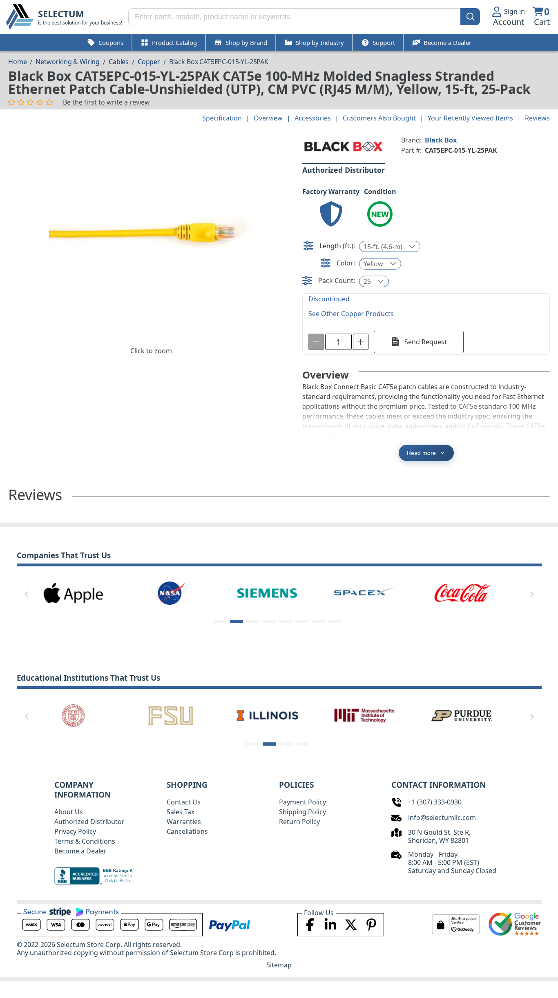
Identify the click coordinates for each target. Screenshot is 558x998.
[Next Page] (531, 594)
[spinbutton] (338, 342)
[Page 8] (334, 621)
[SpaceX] (364, 592)
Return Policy (299, 821)
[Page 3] (252, 621)
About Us (68, 811)
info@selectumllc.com (442, 817)
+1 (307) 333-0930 (435, 802)
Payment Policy (302, 802)
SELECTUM (61, 14)
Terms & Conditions (84, 841)
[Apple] (73, 592)
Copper (149, 61)
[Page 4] (269, 621)
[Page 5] (285, 621)
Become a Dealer (80, 851)
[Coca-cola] (462, 592)
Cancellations (187, 831)
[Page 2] (236, 621)
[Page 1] (220, 621)
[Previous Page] (26, 594)
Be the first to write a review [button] (106, 102)
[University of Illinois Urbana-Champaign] (267, 715)
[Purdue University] (462, 715)
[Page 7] (318, 621)
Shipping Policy (302, 811)
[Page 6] (301, 621)
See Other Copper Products (351, 313)
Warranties (184, 821)
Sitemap (279, 964)
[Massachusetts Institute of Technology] (364, 715)
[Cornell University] (73, 715)
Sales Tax (180, 811)
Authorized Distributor (89, 821)
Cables (119, 61)
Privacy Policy (75, 831)
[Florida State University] (170, 715)
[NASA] (170, 592)
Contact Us (184, 802)
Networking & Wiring (68, 61)
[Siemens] (267, 592)
